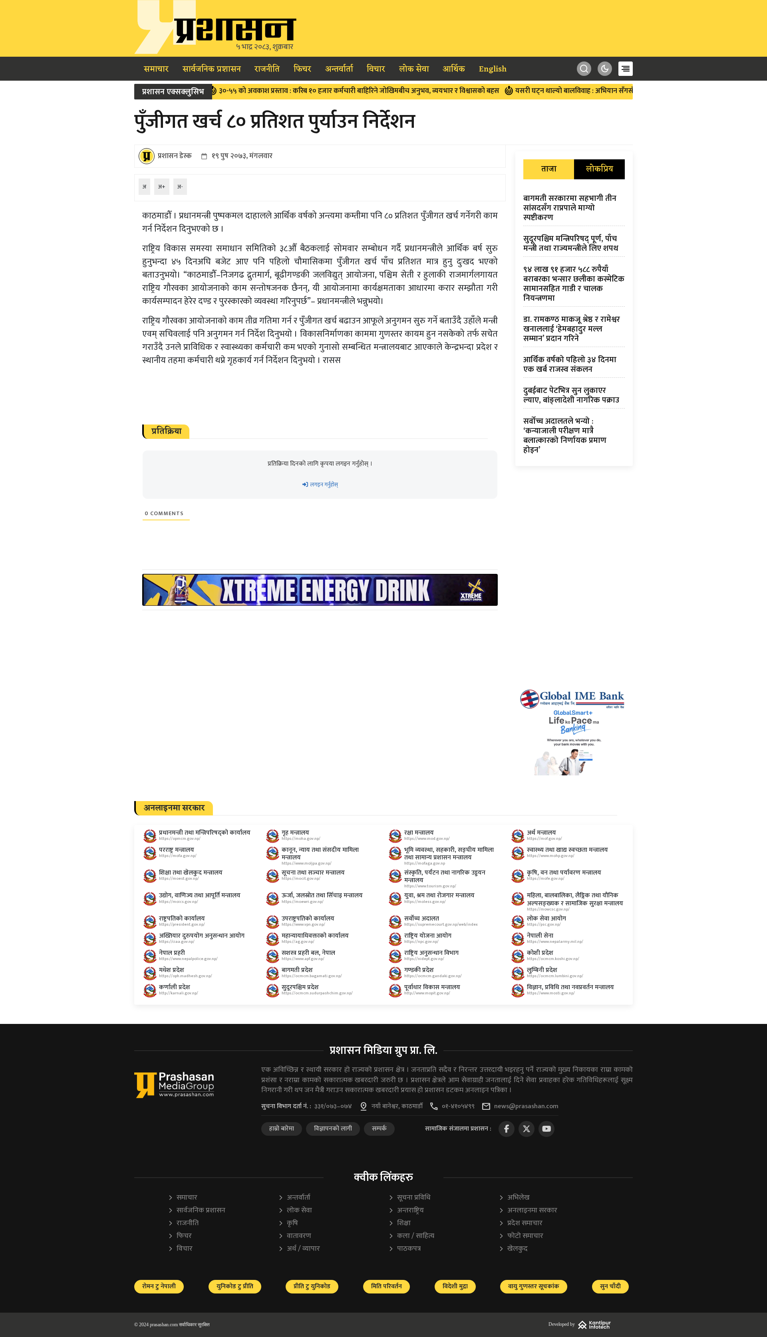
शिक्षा (399, 1223)
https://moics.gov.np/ (178, 902)
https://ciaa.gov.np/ (177, 941)
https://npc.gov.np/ (421, 941)
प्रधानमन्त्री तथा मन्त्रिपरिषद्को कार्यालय (204, 832)
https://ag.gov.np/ (298, 941)
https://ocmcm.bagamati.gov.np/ (312, 976)
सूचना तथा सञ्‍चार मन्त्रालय (313, 872)
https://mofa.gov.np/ (178, 856)
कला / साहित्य (411, 1236)
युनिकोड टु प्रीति (235, 1286)
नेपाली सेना (540, 935)
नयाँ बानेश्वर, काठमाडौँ (397, 1106)
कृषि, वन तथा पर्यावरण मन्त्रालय (564, 872)
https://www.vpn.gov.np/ (303, 924)
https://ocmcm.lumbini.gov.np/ (555, 976)
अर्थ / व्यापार (299, 1249)
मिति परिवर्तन (386, 1286)
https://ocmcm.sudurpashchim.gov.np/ (317, 993)
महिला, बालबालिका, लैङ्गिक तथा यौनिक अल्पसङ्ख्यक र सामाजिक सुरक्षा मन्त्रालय (575, 899)
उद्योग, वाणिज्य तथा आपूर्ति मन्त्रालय (199, 895)
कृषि (288, 1223)
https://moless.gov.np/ (425, 902)
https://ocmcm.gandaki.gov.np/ (433, 976)
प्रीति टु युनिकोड (312, 1286)
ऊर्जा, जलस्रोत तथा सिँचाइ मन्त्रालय (322, 895)
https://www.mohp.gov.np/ (550, 856)
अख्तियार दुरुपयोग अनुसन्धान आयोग (201, 935)
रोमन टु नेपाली (159, 1286)
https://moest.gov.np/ (179, 878)
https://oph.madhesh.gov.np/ (185, 976)
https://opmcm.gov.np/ (180, 838)
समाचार (156, 69)
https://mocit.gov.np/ (301, 878)
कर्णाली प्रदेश (174, 987)
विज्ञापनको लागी (333, 1128)
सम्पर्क (379, 1128)
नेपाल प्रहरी (172, 953)
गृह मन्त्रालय (295, 832)
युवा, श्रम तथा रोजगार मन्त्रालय (439, 895)
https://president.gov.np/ (182, 924)
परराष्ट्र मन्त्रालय (176, 850)
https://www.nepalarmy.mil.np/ (555, 941)
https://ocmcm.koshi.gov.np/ (553, 959)
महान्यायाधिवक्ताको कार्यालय (315, 935)
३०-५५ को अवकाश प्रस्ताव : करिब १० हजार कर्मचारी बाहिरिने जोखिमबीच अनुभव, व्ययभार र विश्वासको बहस (319, 91)
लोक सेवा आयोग (546, 918)
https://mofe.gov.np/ (545, 878)
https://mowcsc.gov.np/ (548, 909)
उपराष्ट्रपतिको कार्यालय (308, 918)
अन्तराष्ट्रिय (406, 1210)
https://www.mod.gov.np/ (427, 838)
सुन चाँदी (610, 1286)
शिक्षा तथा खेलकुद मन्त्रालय (191, 872)
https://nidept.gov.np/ (424, 959)
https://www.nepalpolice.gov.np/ (188, 959)
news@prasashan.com (526, 1106)
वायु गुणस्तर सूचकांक (533, 1286)
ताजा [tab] (548, 169)
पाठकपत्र (404, 1249)
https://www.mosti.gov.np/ (551, 993)
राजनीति (267, 69)
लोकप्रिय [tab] (599, 169)
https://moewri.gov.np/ (303, 902)
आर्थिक (454, 69)
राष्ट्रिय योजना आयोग (427, 935)
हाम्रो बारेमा (281, 1128)
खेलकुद (513, 1249)
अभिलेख (514, 1197)
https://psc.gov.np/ (544, 924)
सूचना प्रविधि (409, 1197)
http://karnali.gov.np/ (178, 993)
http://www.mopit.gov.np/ (427, 993)
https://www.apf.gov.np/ (303, 959)
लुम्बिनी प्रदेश (542, 970)
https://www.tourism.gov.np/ (430, 886)
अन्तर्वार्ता (339, 69)
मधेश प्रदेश (171, 970)
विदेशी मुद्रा (455, 1286)
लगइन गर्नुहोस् (323, 484)
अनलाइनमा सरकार (528, 1210)
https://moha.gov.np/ (301, 838)
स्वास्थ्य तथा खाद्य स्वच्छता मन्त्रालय (567, 850)
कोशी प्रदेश (540, 953)
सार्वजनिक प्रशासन (212, 69)
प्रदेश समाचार (520, 1223)
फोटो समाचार (521, 1236)
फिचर (302, 69)
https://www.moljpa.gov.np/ (307, 863)
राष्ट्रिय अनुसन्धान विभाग (431, 953)
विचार (376, 69)
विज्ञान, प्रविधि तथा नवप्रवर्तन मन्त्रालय (570, 987)
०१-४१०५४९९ (458, 1106)
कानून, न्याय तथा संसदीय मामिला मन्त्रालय (320, 854)
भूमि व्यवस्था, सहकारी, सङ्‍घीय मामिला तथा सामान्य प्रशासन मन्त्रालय (449, 854)
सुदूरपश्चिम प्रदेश (300, 987)
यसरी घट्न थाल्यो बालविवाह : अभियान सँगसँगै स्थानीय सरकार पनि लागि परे (576, 91)
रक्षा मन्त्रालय (419, 832)
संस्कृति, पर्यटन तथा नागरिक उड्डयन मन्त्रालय (444, 876)
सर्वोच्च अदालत (421, 918)
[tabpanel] (574, 326)
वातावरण (294, 1236)
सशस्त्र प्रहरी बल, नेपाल (308, 953)
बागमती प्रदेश (297, 970)
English (493, 69)
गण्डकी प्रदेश (419, 970)
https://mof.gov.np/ (544, 838)
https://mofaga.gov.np (424, 863)
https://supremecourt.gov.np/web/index (441, 924)
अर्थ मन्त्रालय (541, 832)
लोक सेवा (414, 69)
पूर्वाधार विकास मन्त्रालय (432, 987)
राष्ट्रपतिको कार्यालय (182, 918)
